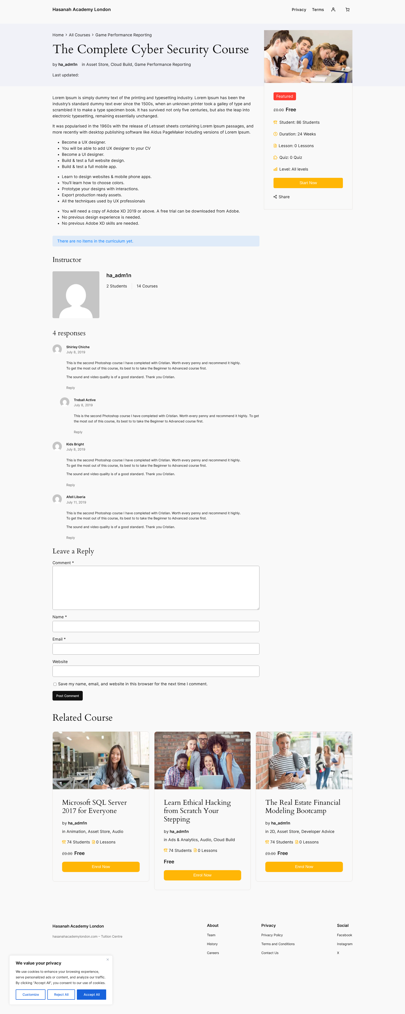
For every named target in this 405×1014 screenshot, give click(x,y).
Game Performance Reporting (163, 64)
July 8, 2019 (75, 352)
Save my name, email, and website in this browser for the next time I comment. (133, 684)
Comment (63, 562)
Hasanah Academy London (81, 9)
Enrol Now (101, 867)
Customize (30, 994)
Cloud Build (121, 64)
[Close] (107, 959)
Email (59, 639)
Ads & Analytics (183, 840)
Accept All (92, 994)
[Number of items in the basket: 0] (347, 10)
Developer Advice (317, 831)
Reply (70, 388)
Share (284, 196)
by (54, 64)
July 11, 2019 (76, 502)
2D (272, 831)
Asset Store (97, 64)
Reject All (61, 994)
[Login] (333, 10)
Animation (76, 831)
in (83, 64)
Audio (117, 831)
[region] (60, 980)
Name (59, 617)
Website (60, 661)
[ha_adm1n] (75, 295)
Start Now (308, 183)
